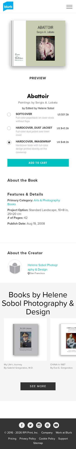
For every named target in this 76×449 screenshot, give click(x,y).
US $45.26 (63, 128)
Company (47, 432)
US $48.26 (63, 142)
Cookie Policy (47, 438)
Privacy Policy (27, 438)
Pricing (12, 438)
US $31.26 (63, 114)
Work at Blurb (64, 432)
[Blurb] (7, 8)
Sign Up (54, 6)
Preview (37, 78)
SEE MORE (38, 386)
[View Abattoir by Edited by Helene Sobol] (37, 43)
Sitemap (38, 443)
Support (63, 438)
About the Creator (25, 253)
